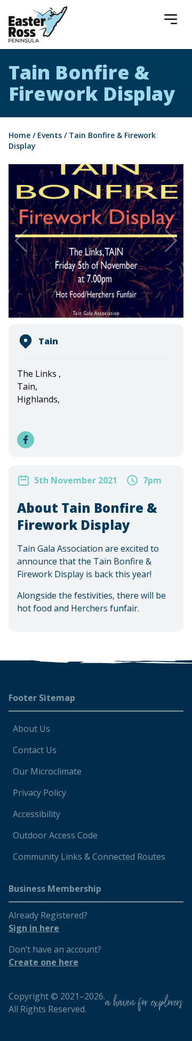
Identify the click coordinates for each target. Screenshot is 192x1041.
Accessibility (36, 814)
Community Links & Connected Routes (89, 856)
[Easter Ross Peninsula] (38, 24)
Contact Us (35, 750)
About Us (31, 729)
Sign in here (34, 928)
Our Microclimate (47, 771)
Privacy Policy (39, 792)
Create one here (43, 962)
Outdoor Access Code (55, 835)
